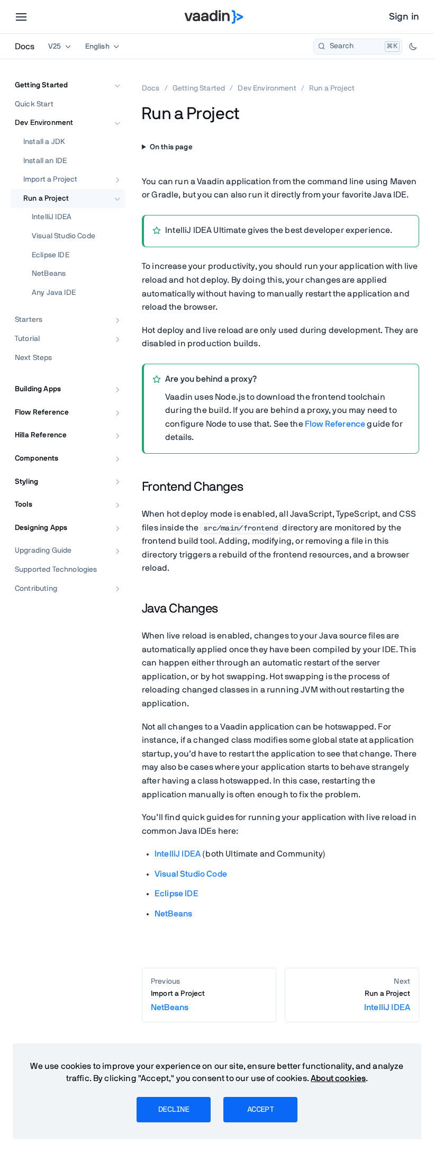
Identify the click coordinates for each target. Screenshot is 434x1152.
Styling (26, 481)
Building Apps (38, 389)
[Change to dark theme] (412, 46)
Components (37, 458)
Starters (28, 319)
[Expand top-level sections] (110, 74)
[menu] (21, 17)
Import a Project (50, 179)
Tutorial (27, 339)
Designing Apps (41, 528)
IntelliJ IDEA (51, 217)
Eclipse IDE (50, 255)
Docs (24, 46)
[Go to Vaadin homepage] (214, 17)
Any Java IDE (54, 292)
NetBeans (49, 273)
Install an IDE (45, 161)
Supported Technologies (56, 569)
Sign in (404, 17)
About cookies (338, 1078)
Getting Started (41, 85)
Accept (260, 1109)
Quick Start (34, 104)
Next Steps (33, 358)
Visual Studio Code (63, 236)
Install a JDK (44, 142)
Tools (23, 504)
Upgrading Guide (43, 550)
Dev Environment (44, 123)
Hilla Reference (41, 435)
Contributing (36, 588)
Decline (173, 1109)
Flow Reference (42, 412)
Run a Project (46, 198)
